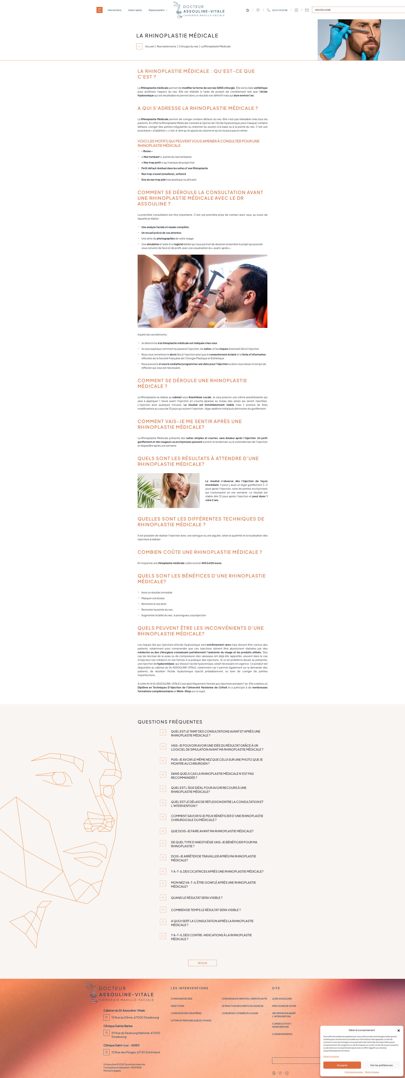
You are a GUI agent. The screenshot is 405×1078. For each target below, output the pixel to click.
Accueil (149, 46)
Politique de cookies (354, 1072)
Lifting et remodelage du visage (191, 1020)
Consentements (282, 1034)
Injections (177, 1005)
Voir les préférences (381, 1065)
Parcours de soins (284, 1005)
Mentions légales (112, 1070)
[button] (398, 1030)
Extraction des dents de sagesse (243, 1005)
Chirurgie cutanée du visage (240, 1013)
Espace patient (156, 10)
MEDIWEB (136, 1067)
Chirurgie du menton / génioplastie (244, 998)
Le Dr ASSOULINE (282, 998)
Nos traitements (166, 46)
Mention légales (372, 1072)
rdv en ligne (323, 9)
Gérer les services (331, 1056)
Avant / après (135, 10)
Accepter (342, 1065)
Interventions (114, 10)
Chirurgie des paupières (186, 1013)
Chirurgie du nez (188, 46)
